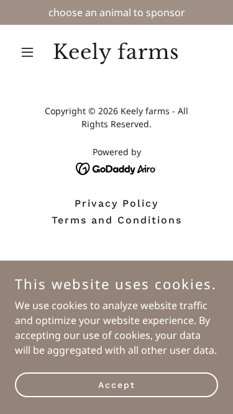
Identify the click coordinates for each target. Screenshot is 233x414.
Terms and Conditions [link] (117, 220)
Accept (116, 384)
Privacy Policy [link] (116, 203)
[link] (116, 55)
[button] (30, 52)
